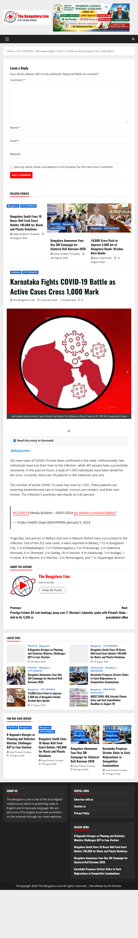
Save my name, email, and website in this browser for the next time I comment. (63, 167)
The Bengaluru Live (24, 300)
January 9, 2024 (78, 522)
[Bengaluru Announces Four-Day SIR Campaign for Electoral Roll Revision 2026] (69, 217)
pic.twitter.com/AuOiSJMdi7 (95, 512)
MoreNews (96, 886)
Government (97, 668)
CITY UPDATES (30, 272)
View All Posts (52, 590)
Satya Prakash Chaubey (26, 234)
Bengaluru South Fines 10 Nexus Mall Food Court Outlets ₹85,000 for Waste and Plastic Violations (26, 222)
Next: (98, 612)
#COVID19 (21, 512)
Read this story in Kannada (35, 440)
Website (15, 154)
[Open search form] (133, 39)
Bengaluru (13, 205)
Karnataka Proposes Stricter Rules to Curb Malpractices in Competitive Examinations (79, 675)
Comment (17, 80)
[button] (7, 39)
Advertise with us (83, 799)
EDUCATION (97, 671)
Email (14, 141)
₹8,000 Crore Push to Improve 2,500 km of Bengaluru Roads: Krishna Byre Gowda (107, 246)
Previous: (39, 612)
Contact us (80, 806)
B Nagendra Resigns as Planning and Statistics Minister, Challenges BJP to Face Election (16, 654)
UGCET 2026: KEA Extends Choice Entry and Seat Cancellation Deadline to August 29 (79, 697)
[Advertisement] (69, 913)
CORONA (15, 272)
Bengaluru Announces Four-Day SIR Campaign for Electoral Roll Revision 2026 (68, 244)
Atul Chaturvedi (103, 258)
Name (15, 127)
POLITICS (55, 224)
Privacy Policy (81, 813)
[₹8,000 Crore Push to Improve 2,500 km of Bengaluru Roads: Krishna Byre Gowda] (109, 217)
